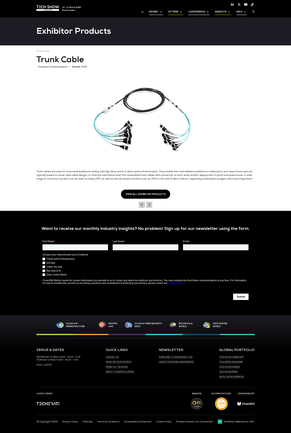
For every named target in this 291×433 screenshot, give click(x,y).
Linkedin (232, 4)
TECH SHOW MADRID (229, 367)
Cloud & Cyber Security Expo (148, 325)
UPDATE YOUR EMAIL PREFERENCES (176, 362)
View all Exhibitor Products (145, 194)
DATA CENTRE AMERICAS (231, 376)
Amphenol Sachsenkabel (53, 66)
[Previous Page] (142, 205)
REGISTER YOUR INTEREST (119, 362)
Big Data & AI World (186, 325)
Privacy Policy (70, 421)
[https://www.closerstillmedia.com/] (246, 404)
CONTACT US (112, 357)
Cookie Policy (164, 421)
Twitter (239, 4)
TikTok (252, 4)
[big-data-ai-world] (172, 325)
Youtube (245, 4)
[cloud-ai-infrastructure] (60, 325)
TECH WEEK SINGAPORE (231, 362)
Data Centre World (220, 325)
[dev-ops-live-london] (102, 325)
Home (142, 11)
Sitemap (88, 421)
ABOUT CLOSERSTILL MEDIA (120, 371)
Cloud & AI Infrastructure (75, 325)
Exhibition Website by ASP (239, 421)
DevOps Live (112, 325)
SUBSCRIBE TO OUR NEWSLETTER (175, 357)
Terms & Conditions (108, 421)
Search (253, 11)
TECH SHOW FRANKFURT (231, 357)
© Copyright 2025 (47, 421)
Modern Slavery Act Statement (194, 421)
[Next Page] (149, 205)
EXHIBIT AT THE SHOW (117, 367)
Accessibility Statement (138, 421)
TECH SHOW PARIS (228, 371)
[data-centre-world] (207, 325)
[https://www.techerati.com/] (47, 404)
